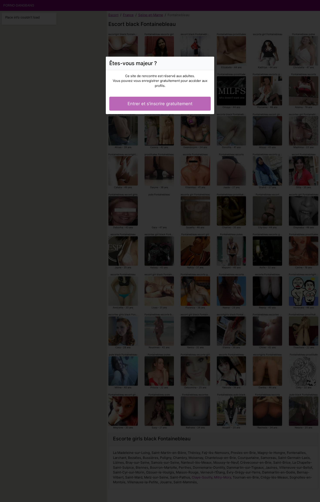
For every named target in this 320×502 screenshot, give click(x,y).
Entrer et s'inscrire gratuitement (160, 103)
